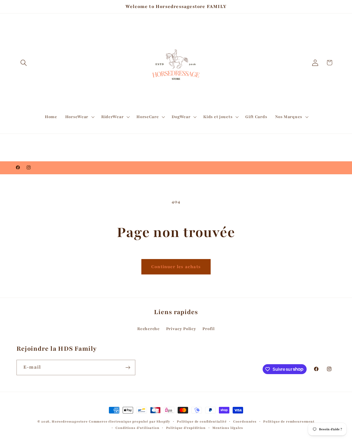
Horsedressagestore (70, 421)
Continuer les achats (176, 267)
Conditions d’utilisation (137, 428)
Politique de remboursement (289, 421)
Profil (208, 328)
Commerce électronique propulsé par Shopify (129, 421)
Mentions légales (227, 428)
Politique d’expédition (186, 428)
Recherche (148, 328)
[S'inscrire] (127, 367)
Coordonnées (245, 421)
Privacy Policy (181, 328)
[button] (23, 62)
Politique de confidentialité (202, 421)
